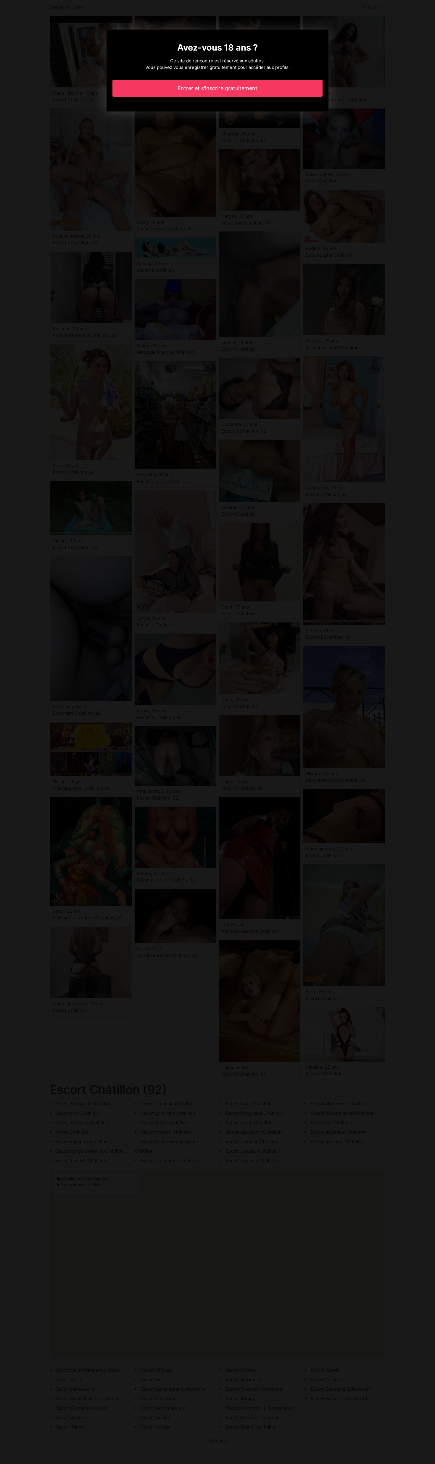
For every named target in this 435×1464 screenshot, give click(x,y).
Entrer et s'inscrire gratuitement (217, 88)
